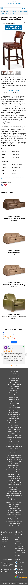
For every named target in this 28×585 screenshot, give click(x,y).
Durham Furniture (14, 410)
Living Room (4, 537)
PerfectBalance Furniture (14, 484)
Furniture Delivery (14, 90)
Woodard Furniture (14, 525)
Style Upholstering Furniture (14, 502)
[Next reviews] (25, 354)
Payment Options (20, 550)
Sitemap (17, 555)
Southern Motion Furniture (14, 495)
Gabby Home (14, 425)
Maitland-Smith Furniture (14, 465)
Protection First (19, 548)
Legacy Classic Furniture (14, 457)
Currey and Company (14, 407)
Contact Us (18, 544)
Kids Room (4, 544)
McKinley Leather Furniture (14, 470)
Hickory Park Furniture (9, 335)
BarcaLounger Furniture (14, 384)
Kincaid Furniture (14, 451)
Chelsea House (14, 401)
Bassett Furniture (14, 388)
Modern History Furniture (14, 472)
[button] (24, 23)
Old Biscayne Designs (14, 476)
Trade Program (19, 93)
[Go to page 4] (16, 365)
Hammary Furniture (14, 429)
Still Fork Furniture (14, 500)
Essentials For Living (14, 414)
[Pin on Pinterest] (5, 185)
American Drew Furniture (14, 376)
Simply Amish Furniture (14, 491)
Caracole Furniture (14, 395)
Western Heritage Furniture (14, 521)
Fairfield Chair (14, 416)
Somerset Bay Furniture (14, 493)
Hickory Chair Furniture (14, 435)
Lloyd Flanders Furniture (14, 461)
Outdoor (3, 546)
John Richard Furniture (14, 444)
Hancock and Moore (14, 216)
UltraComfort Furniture (14, 510)
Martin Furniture (14, 468)
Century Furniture (14, 397)
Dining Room (4, 539)
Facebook (21, 562)
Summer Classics (14, 504)
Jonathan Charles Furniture (14, 446)
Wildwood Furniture (14, 523)
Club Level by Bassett (14, 403)
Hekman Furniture (14, 433)
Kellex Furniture (14, 448)
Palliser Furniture (14, 480)
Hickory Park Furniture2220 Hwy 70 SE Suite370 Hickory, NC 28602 (8, 564)
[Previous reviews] (2, 354)
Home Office (4, 541)
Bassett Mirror (14, 390)
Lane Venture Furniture (14, 455)
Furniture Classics (14, 423)
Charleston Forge (14, 399)
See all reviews (14, 342)
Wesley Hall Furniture (14, 519)
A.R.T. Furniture (14, 371)
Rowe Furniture (14, 489)
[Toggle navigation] (1, 8)
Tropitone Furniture (14, 508)
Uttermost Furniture (14, 512)
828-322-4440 (6, 571)
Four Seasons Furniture (14, 421)
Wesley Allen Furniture (14, 517)
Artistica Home (14, 382)
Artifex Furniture (14, 378)
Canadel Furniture (14, 393)
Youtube (20, 569)
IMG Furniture (14, 440)
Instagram (21, 566)
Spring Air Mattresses (14, 498)
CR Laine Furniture (14, 405)
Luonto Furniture (14, 463)
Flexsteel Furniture (14, 418)
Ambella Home (14, 374)
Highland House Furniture (14, 437)
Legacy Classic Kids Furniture (14, 459)
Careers (17, 541)
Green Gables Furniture (14, 427)
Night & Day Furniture (14, 474)
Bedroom (3, 535)
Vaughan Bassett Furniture (14, 514)
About (17, 537)
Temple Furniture (14, 506)
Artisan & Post (14, 380)
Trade (16, 539)
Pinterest (20, 572)
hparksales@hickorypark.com (9, 569)
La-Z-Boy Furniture (14, 453)
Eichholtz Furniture (14, 412)
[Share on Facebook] (2, 185)
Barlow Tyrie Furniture (14, 386)
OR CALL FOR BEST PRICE (13, 27)
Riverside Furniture (14, 487)
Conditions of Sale (20, 553)
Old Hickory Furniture (14, 478)
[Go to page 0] (11, 365)
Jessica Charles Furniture (14, 442)
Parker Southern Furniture (14, 482)
